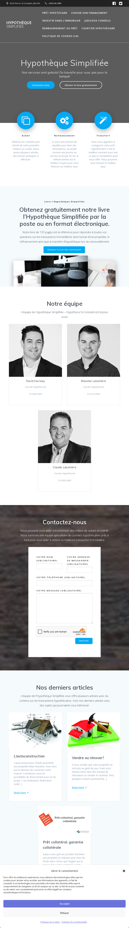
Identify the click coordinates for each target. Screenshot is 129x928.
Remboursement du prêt (60, 28)
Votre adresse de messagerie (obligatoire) (78, 560)
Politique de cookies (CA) (60, 36)
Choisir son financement (89, 12)
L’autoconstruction (29, 756)
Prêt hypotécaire (54, 12)
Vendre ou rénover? (88, 758)
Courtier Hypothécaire (98, 28)
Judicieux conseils (97, 20)
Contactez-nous (41, 85)
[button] (124, 871)
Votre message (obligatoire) (59, 590)
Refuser (64, 913)
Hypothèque (19, 24)
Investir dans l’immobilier (61, 20)
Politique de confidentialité (74, 922)
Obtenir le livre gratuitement (81, 85)
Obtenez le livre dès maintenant (64, 249)
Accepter (65, 903)
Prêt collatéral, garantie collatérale (63, 845)
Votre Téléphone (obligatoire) (60, 577)
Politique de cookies (50, 922)
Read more (20, 792)
